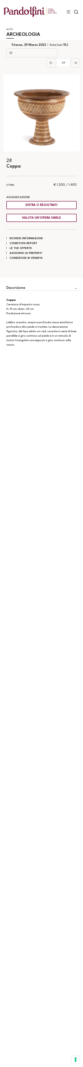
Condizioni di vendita (26, 258)
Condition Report (23, 243)
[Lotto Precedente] (51, 62)
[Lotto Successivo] (75, 62)
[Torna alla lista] (31, 52)
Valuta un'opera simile (41, 218)
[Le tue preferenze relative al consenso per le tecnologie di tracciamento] (76, 1059)
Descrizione (15, 288)
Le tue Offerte (21, 248)
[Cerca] (76, 11)
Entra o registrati (41, 205)
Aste (9, 29)
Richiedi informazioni (26, 238)
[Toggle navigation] (68, 11)
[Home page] (30, 11)
